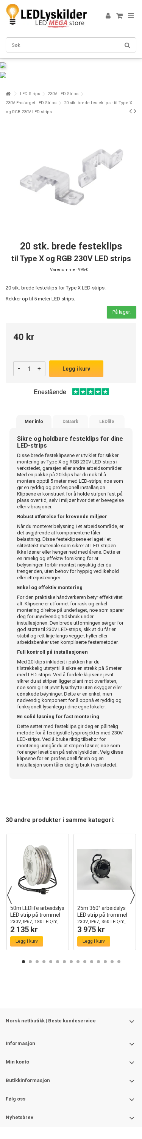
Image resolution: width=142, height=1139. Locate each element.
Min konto (17, 1062)
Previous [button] (9, 895)
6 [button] (57, 961)
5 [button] (50, 961)
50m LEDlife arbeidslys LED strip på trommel (37, 918)
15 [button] (118, 961)
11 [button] (91, 961)
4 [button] (43, 961)
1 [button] (23, 961)
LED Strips (30, 93)
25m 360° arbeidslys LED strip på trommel (102, 918)
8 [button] (71, 961)
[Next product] (135, 110)
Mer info (34, 421)
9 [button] (78, 961)
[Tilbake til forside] (8, 94)
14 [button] (112, 961)
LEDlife (106, 421)
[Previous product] (130, 110)
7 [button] (64, 961)
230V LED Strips (63, 93)
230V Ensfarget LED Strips (31, 102)
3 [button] (37, 961)
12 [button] (98, 961)
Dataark (70, 421)
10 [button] (84, 961)
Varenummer (63, 269)
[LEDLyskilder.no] (46, 16)
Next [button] (132, 895)
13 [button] (105, 961)
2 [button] (30, 961)
